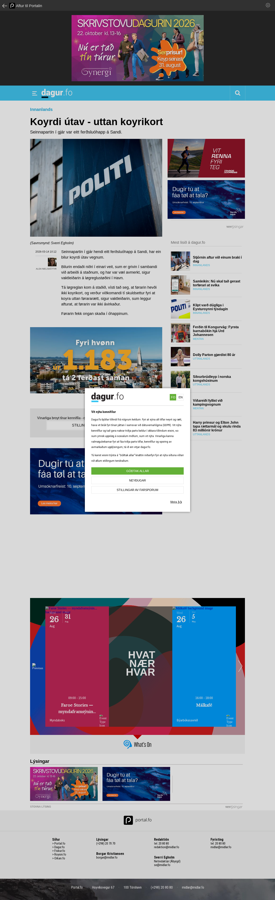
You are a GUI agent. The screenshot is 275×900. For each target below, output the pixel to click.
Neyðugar (137, 480)
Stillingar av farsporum (137, 490)
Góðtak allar (137, 471)
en (181, 397)
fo (173, 397)
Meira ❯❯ (176, 501)
